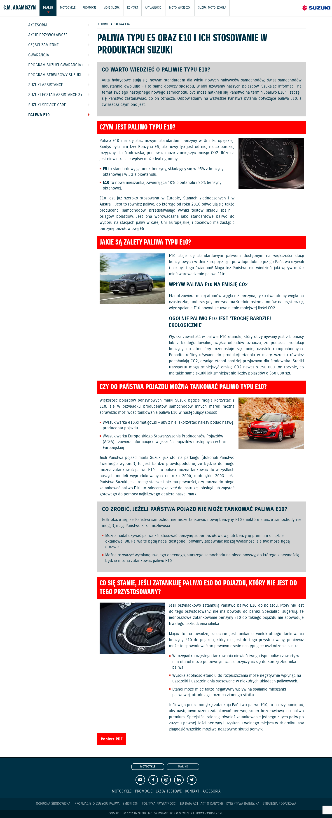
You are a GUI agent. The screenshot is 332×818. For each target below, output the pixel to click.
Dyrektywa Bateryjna (242, 803)
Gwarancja (38, 55)
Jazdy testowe (169, 791)
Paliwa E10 (39, 115)
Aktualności (153, 8)
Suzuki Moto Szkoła (212, 8)
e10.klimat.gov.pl (142, 422)
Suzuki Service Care (47, 105)
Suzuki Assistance (45, 85)
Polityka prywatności (159, 803)
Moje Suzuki (111, 8)
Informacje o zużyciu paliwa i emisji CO (106, 803)
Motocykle (68, 8)
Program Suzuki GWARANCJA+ (55, 65)
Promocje (89, 8)
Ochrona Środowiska (53, 803)
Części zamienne (43, 45)
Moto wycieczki (180, 8)
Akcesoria (37, 25)
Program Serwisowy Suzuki (54, 75)
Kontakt (132, 8)
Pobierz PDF (112, 739)
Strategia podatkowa (279, 803)
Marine (183, 767)
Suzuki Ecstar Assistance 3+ (55, 95)
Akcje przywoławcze (48, 35)
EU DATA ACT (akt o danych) (201, 803)
